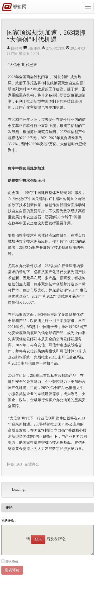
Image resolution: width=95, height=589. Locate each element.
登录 (38, 539)
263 (19, 464)
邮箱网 (19, 6)
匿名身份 (12, 562)
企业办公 (32, 464)
